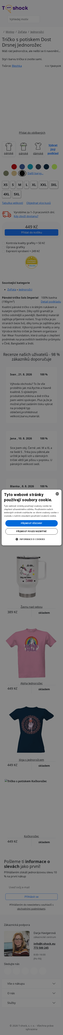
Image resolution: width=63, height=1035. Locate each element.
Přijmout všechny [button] (31, 523)
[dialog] (31, 518)
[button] (31, 539)
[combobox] (57, 494)
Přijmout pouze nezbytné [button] (31, 531)
